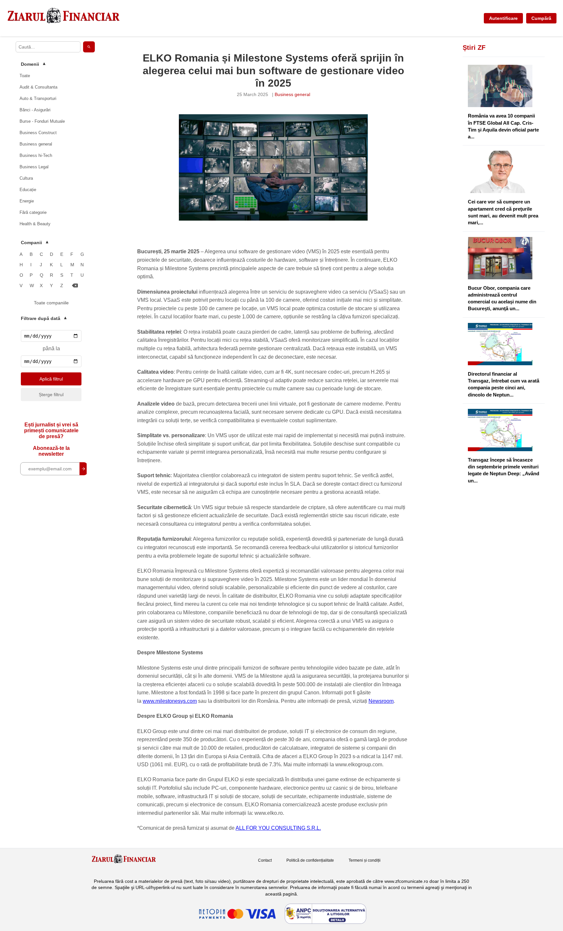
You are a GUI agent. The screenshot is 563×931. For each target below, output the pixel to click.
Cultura (26, 178)
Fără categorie (33, 212)
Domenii (33, 64)
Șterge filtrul (51, 394)
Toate (25, 75)
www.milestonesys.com (170, 701)
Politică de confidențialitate (310, 860)
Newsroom (381, 701)
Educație (28, 189)
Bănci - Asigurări (35, 109)
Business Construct (38, 132)
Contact (265, 860)
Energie (27, 201)
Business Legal (34, 166)
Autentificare (503, 18)
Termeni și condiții (365, 860)
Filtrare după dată (43, 318)
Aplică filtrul (51, 379)
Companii (34, 242)
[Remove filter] (75, 285)
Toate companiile (51, 302)
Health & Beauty (35, 223)
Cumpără (541, 18)
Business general (36, 144)
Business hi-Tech (36, 155)
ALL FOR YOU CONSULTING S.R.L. (278, 828)
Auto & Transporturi (38, 98)
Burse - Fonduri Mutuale (42, 121)
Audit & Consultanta (38, 87)
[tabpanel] (273, 167)
